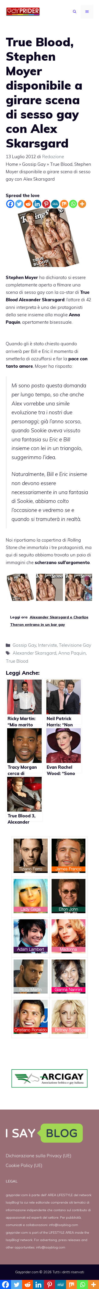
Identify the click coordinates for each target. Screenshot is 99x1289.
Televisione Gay (75, 645)
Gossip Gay (34, 164)
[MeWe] (55, 204)
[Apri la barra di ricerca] (74, 12)
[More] (82, 204)
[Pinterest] (46, 204)
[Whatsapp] (73, 204)
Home (12, 164)
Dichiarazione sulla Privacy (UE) (38, 1155)
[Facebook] (10, 204)
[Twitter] (19, 204)
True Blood (17, 661)
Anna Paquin (72, 653)
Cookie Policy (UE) (24, 1165)
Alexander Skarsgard (34, 653)
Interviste (47, 645)
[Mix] (64, 204)
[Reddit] (28, 204)
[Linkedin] (37, 204)
